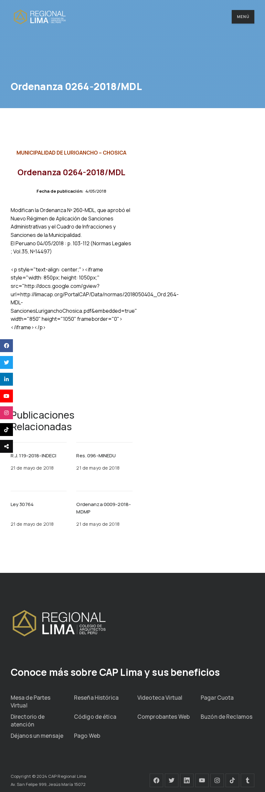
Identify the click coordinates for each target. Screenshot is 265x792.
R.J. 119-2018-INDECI (34, 455)
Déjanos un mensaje (37, 735)
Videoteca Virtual (159, 697)
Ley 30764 (22, 504)
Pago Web (87, 735)
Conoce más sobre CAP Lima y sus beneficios (115, 672)
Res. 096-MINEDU (96, 455)
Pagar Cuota (217, 697)
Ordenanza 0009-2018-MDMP (103, 508)
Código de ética (95, 716)
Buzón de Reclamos (226, 716)
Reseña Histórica (96, 697)
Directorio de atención (28, 720)
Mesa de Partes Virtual (31, 701)
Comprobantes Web (163, 716)
